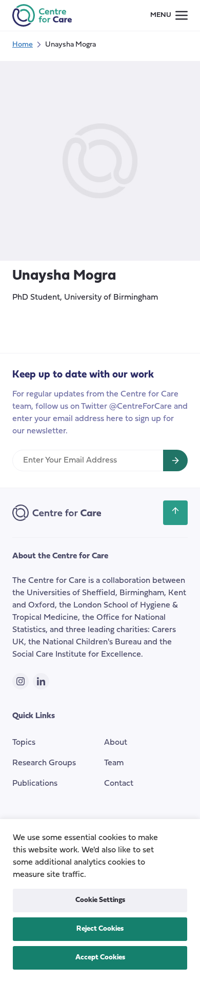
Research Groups (44, 763)
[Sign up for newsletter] (175, 460)
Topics (23, 743)
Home (22, 45)
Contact (118, 784)
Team (114, 763)
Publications (34, 784)
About (115, 743)
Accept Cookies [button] (100, 957)
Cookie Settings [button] (100, 900)
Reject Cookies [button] (100, 929)
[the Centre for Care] (42, 15)
